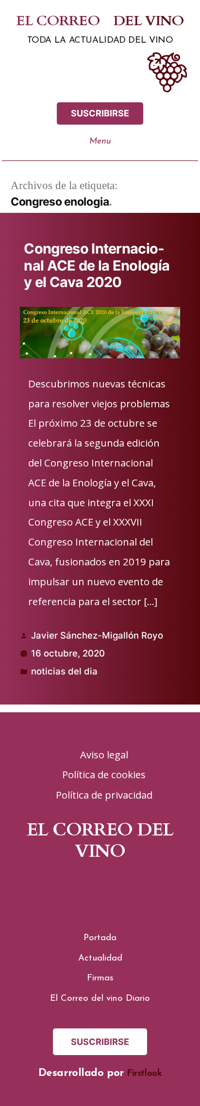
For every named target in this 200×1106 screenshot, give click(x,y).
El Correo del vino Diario (100, 998)
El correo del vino (100, 21)
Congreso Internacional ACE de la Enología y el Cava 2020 (96, 265)
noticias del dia (64, 671)
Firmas (100, 978)
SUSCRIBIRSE (100, 113)
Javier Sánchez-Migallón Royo (97, 635)
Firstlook (144, 1073)
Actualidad (100, 958)
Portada (100, 938)
